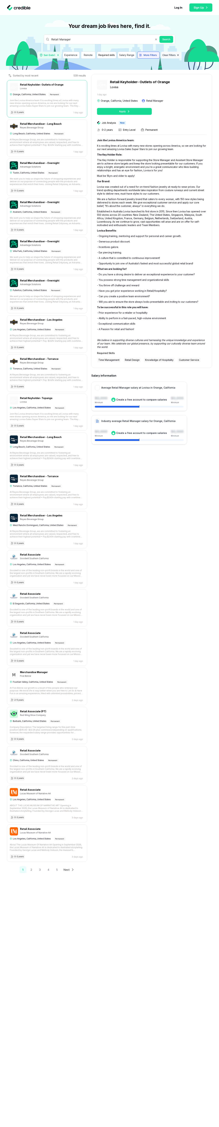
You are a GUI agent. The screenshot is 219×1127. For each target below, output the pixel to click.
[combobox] (50, 55)
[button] (156, 39)
